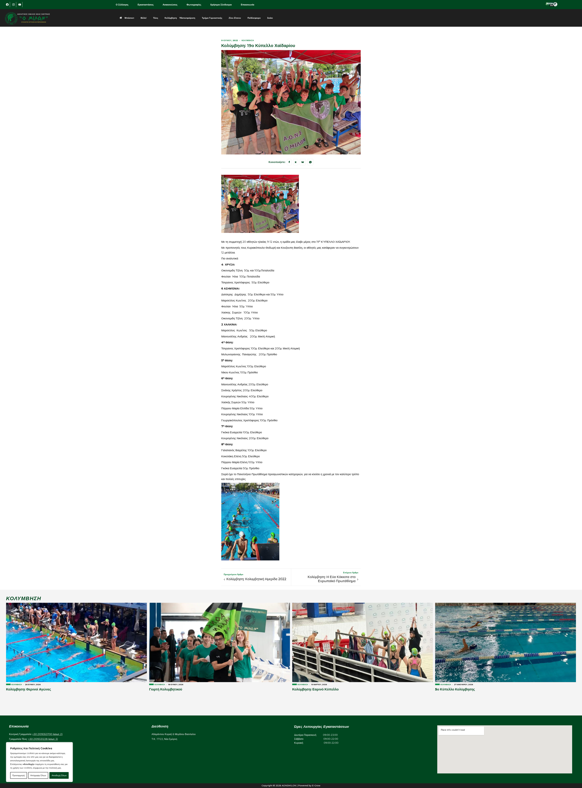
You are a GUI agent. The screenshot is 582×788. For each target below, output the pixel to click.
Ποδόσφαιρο (254, 18)
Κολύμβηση (171, 18)
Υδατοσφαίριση (187, 18)
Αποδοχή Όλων (59, 775)
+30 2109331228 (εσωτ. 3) (43, 739)
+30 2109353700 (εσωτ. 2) (47, 734)
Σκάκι (270, 18)
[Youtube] (19, 4)
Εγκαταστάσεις (146, 4)
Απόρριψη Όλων (38, 775)
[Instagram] (13, 4)
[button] (124, 4)
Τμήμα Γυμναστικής (212, 18)
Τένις (155, 18)
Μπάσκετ (129, 18)
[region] (39, 762)
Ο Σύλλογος (122, 4)
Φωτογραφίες (194, 4)
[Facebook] (7, 4)
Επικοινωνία (247, 4)
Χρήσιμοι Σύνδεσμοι (221, 4)
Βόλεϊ (143, 18)
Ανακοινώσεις (170, 4)
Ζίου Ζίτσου (235, 18)
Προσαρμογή (18, 775)
